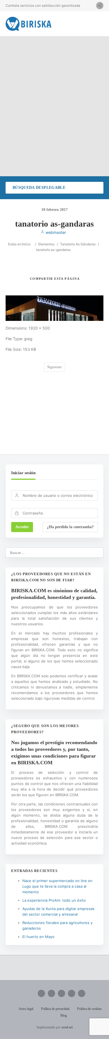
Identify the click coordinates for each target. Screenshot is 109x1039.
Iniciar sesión (23, 473)
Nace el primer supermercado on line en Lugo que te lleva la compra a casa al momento (57, 886)
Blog (63, 1015)
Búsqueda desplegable (39, 187)
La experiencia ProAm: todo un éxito (54, 900)
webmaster (55, 232)
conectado (64, 413)
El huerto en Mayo (38, 936)
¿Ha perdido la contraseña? (70, 527)
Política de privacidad (55, 1009)
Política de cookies (89, 1009)
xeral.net (67, 1027)
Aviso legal (25, 1009)
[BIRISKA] (29, 24)
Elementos (46, 244)
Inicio (26, 244)
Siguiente (54, 367)
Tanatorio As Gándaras (78, 244)
